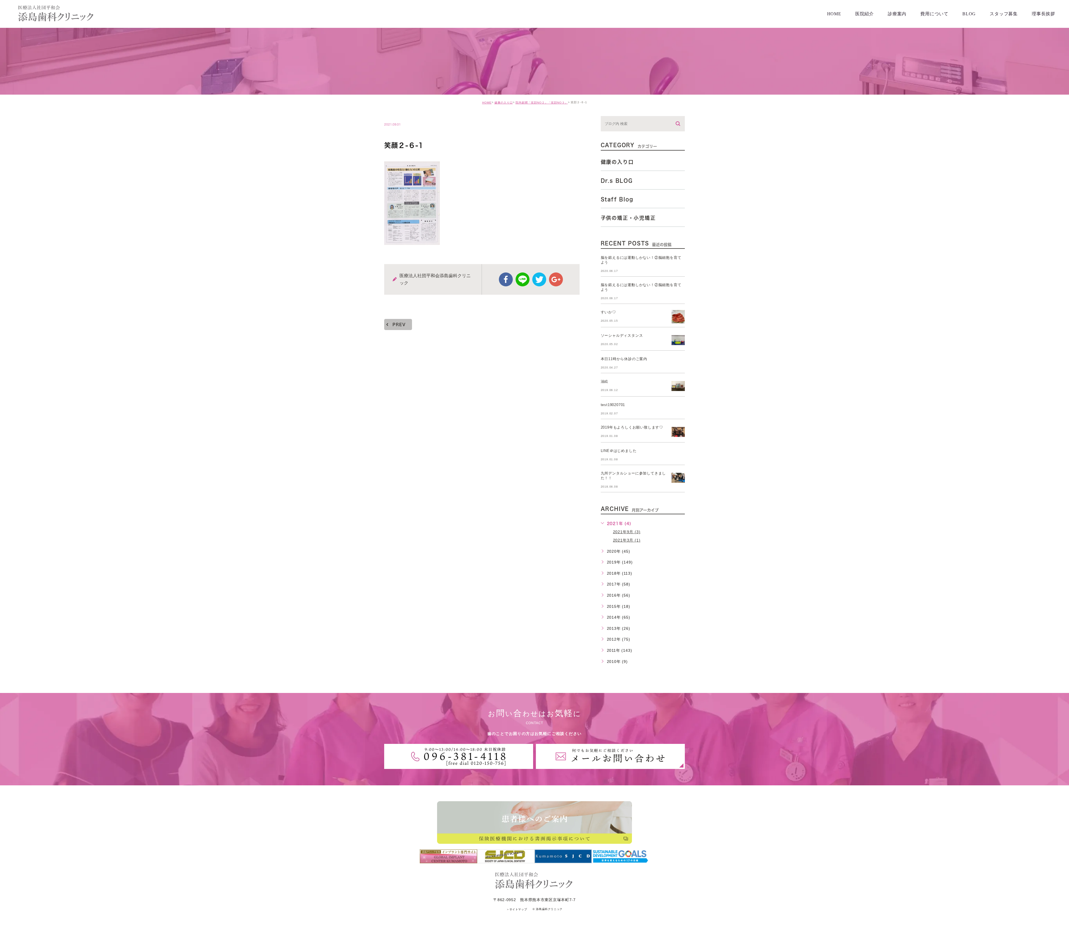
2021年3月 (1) (627, 540)
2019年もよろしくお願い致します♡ (632, 427)
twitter (539, 279)
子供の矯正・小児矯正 (628, 217)
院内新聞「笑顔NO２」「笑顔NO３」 (542, 102)
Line (522, 279)
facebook (506, 279)
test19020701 (613, 405)
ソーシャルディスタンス (622, 335)
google (556, 279)
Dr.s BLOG (617, 180)
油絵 (605, 381)
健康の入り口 (503, 102)
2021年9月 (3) (627, 532)
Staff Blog (617, 199)
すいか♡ (608, 312)
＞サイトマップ (516, 909)
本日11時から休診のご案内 (624, 359)
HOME (487, 102)
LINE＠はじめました (619, 451)
